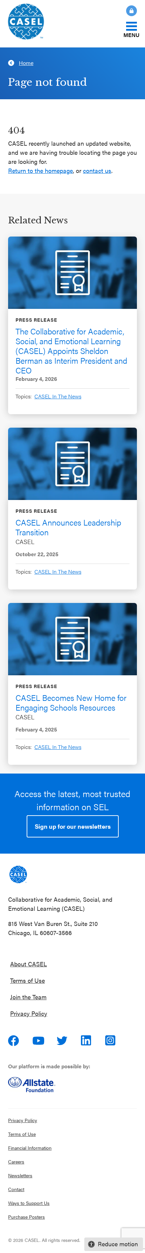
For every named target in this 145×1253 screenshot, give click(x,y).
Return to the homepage (40, 170)
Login (131, 10)
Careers (16, 1161)
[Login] (127, 10)
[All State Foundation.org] (72, 1084)
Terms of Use (27, 980)
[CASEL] (18, 874)
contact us (97, 170)
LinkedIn (87, 1040)
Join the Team (28, 997)
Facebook (14, 1040)
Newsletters (20, 1175)
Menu (131, 34)
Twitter (63, 1040)
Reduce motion (118, 1244)
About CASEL (28, 964)
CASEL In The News (57, 396)
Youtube (38, 1040)
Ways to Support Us (29, 1203)
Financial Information (30, 1147)
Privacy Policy (28, 1013)
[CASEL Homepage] (36, 23)
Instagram (111, 1040)
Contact (16, 1189)
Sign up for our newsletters (73, 826)
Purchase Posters (26, 1216)
